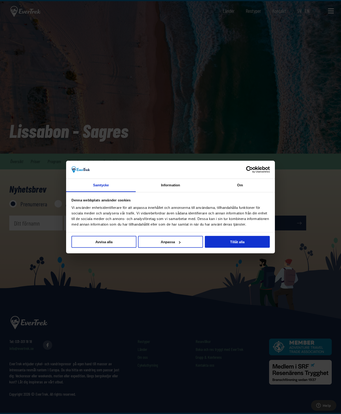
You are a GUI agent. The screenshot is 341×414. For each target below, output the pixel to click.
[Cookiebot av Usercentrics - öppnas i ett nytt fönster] (249, 169)
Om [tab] (240, 185)
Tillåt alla (237, 242)
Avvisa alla (104, 242)
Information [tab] (170, 185)
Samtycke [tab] (101, 185)
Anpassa (168, 242)
